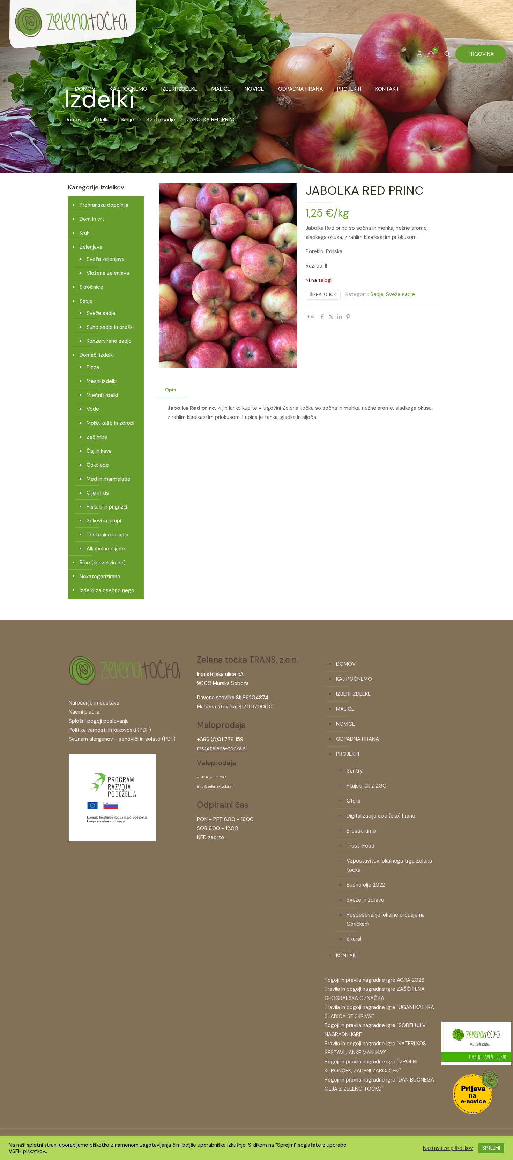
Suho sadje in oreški (110, 327)
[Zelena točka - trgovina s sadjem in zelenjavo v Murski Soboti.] (72, 35)
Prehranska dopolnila (104, 205)
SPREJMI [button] (491, 1148)
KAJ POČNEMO (354, 679)
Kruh (85, 232)
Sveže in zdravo (365, 899)
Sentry (355, 770)
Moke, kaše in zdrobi (110, 423)
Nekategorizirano (100, 576)
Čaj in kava (99, 450)
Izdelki (101, 119)
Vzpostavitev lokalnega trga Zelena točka (389, 865)
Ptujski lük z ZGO (367, 785)
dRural (354, 938)
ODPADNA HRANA (357, 739)
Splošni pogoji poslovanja (99, 720)
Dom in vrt (92, 219)
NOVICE (345, 724)
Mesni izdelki (102, 381)
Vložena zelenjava (108, 273)
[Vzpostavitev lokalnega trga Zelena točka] (112, 839)
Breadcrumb (361, 830)
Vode (93, 409)
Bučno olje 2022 (366, 884)
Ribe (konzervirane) (103, 562)
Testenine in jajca (107, 534)
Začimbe (97, 437)
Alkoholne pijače (106, 548)
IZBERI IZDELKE (353, 694)
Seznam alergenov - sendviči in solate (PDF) (122, 739)
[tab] (170, 390)
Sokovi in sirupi (104, 520)
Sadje (127, 119)
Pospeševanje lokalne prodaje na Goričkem (386, 919)
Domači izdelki (97, 355)
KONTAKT (347, 955)
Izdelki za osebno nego (107, 590)
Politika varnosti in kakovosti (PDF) (110, 729)
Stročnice (91, 287)
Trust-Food (360, 845)
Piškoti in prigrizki (107, 506)
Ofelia (353, 800)
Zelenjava (91, 246)
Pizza (93, 367)
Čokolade (98, 464)
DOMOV (346, 664)
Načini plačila (84, 711)
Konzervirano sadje (109, 341)
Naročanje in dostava (94, 702)
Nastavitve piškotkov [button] (448, 1148)
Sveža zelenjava (106, 259)
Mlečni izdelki (102, 395)
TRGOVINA (481, 54)
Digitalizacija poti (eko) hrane (381, 815)
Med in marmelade (109, 478)
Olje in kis (98, 492)
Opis (170, 390)
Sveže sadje (160, 119)
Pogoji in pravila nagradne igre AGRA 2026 (374, 980)
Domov (73, 119)
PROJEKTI (347, 754)
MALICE (345, 709)
